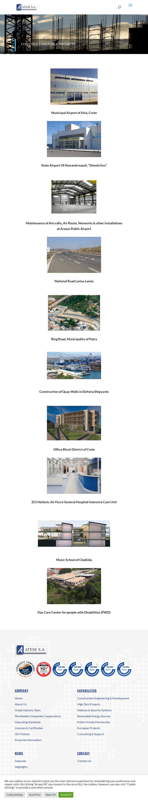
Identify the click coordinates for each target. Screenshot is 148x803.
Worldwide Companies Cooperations (38, 716)
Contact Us (84, 761)
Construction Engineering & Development (103, 698)
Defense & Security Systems (94, 710)
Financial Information (28, 740)
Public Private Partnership (93, 722)
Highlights (21, 767)
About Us (21, 704)
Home (18, 698)
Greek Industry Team (28, 710)
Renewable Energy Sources (93, 716)
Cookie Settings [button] (15, 794)
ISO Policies (22, 734)
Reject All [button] (50, 794)
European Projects (88, 728)
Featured (20, 761)
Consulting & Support (90, 734)
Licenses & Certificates (29, 728)
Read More (34, 794)
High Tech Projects (88, 704)
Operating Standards (28, 722)
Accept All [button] (66, 794)
